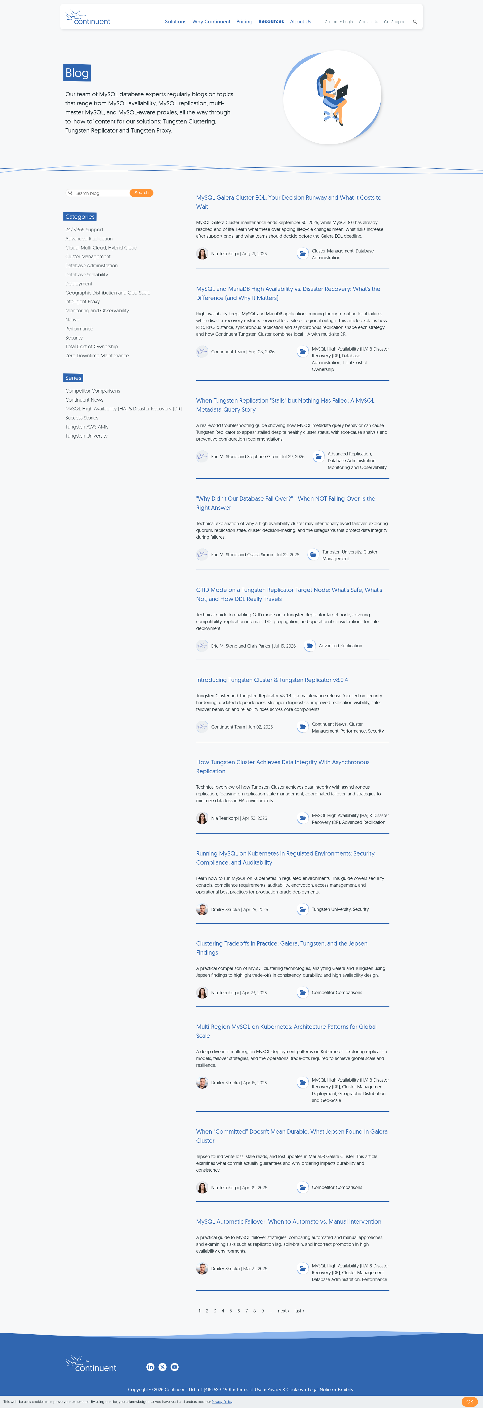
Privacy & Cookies (285, 1389)
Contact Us (368, 22)
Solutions (175, 21)
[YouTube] (175, 1367)
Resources (271, 21)
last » (299, 1311)
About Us (300, 21)
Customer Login (339, 22)
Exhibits (345, 1389)
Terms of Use (249, 1389)
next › (283, 1311)
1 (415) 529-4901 (216, 1389)
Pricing (244, 21)
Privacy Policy (222, 1401)
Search (415, 22)
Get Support (395, 22)
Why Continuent (211, 21)
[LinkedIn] (150, 1367)
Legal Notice (320, 1389)
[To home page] (90, 1362)
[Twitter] (162, 1367)
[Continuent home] (87, 16)
